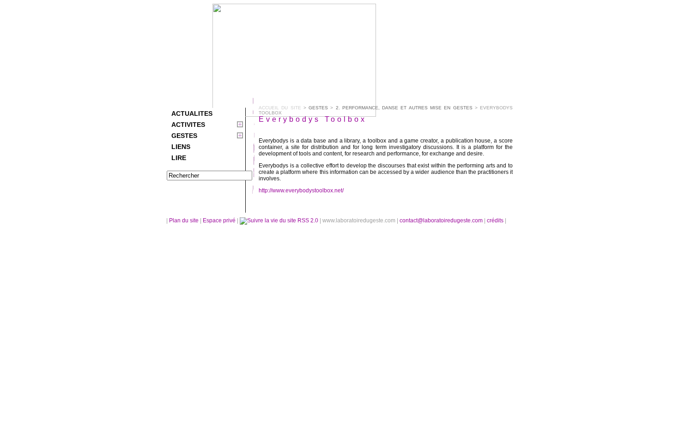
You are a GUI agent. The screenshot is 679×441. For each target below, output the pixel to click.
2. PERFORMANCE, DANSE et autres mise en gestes (404, 107)
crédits (496, 220)
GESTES (184, 135)
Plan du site (184, 220)
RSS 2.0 (308, 220)
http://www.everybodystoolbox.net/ (301, 190)
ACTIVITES (188, 124)
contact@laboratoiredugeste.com (442, 220)
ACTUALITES (191, 113)
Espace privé (220, 220)
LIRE (178, 157)
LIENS (180, 146)
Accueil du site (280, 107)
